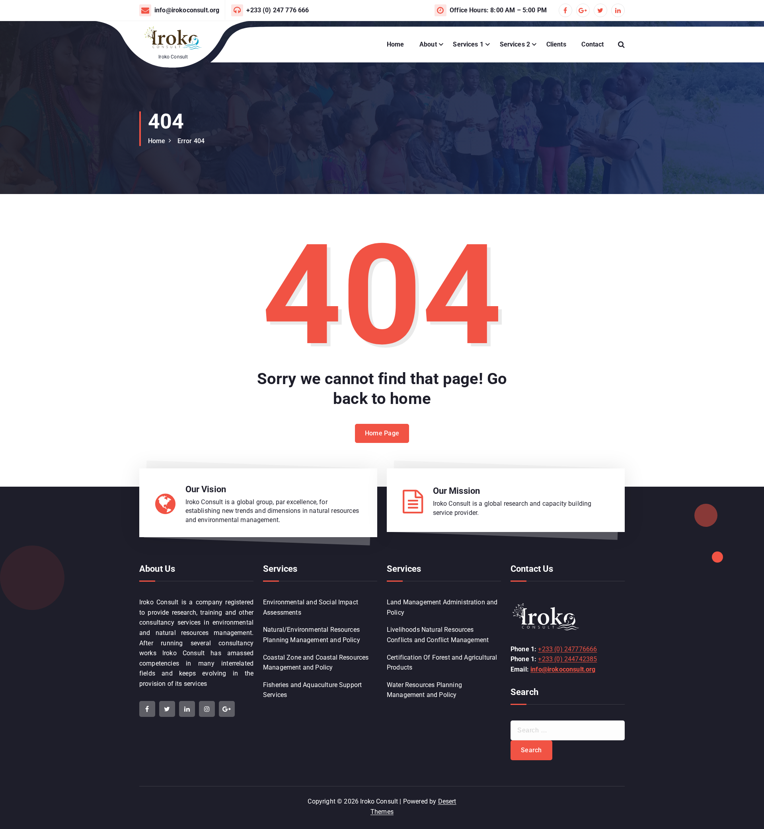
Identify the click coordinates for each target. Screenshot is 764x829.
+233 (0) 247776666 (567, 649)
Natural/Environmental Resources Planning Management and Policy (311, 635)
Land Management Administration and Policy (442, 607)
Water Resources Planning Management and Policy (424, 690)
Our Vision (205, 489)
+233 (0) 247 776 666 (277, 10)
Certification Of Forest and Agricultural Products (442, 663)
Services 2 (515, 44)
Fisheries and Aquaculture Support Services (312, 690)
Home (395, 44)
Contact (592, 44)
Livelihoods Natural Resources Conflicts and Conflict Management (438, 635)
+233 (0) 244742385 (567, 659)
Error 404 (191, 141)
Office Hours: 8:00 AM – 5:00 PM (498, 10)
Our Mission (456, 491)
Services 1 (468, 44)
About (428, 44)
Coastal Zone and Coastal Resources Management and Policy (315, 663)
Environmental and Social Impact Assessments (310, 607)
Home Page (382, 433)
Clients (556, 44)
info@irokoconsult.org (186, 10)
